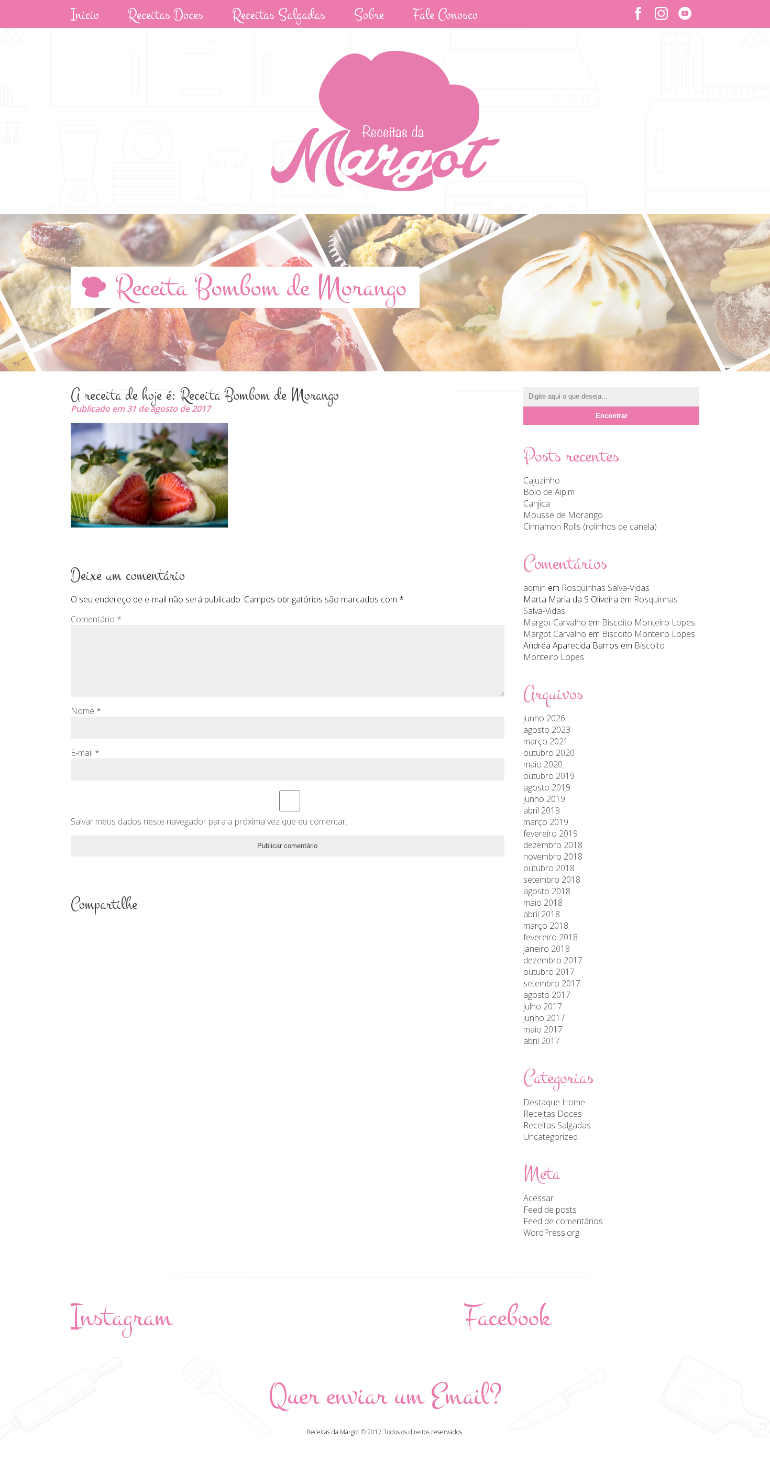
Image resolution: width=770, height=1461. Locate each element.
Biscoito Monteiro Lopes (648, 622)
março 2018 (545, 925)
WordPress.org (551, 1232)
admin (534, 588)
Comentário (96, 619)
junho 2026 (544, 718)
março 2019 (545, 822)
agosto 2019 (546, 787)
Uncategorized (550, 1137)
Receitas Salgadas (557, 1125)
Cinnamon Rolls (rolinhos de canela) (590, 526)
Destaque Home (554, 1102)
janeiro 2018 (546, 948)
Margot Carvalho (554, 622)
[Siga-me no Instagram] (661, 13)
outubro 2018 (549, 868)
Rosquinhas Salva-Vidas (606, 588)
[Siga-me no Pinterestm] (684, 13)
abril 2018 (541, 914)
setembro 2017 (551, 983)
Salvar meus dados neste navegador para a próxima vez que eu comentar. (209, 821)
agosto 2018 (546, 891)
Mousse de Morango (563, 515)
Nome (86, 711)
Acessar (538, 1198)
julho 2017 (542, 1006)
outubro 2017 (549, 971)
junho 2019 (544, 799)
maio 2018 (543, 902)
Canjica (536, 503)
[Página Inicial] (385, 188)
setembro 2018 (551, 879)
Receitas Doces (552, 1113)
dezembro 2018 (552, 845)
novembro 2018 (552, 856)
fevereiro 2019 (550, 833)
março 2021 (545, 741)
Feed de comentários (563, 1221)
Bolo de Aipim (549, 492)
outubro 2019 (549, 776)
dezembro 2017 (552, 960)
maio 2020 (543, 764)
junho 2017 (544, 1018)
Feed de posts (550, 1209)
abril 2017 (541, 1041)
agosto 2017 (546, 995)
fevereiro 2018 (550, 937)
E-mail (85, 753)
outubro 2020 (549, 753)
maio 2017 (543, 1029)
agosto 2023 (546, 729)
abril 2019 (541, 810)
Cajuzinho (541, 480)
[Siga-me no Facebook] (637, 13)
